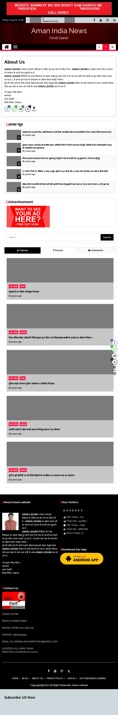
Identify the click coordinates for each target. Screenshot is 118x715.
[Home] (6, 47)
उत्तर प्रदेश (13, 286)
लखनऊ (23, 332)
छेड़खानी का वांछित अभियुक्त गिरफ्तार (24, 291)
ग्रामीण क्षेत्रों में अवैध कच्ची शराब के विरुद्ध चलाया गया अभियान (34, 429)
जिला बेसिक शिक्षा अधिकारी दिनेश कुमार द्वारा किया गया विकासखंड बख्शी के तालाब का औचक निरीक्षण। (51, 337)
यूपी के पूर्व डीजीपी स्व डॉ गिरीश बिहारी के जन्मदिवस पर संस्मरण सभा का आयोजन (42, 475)
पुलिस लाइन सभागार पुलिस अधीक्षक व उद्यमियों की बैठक (31, 383)
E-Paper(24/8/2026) (42, 20)
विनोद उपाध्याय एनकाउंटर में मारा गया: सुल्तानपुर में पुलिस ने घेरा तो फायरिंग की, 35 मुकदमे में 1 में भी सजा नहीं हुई (61, 158)
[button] (99, 47)
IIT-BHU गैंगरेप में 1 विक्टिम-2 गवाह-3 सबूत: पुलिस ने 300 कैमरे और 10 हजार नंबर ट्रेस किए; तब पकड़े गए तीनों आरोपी (65, 171)
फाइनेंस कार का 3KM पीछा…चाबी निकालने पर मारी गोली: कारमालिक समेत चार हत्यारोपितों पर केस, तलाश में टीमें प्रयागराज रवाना (66, 132)
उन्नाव (22, 286)
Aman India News (59, 31)
